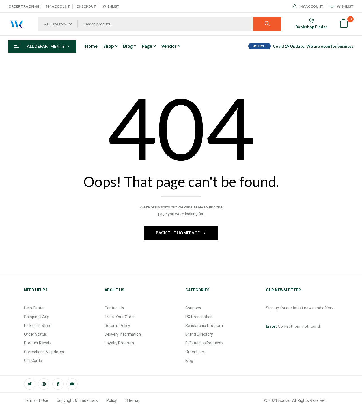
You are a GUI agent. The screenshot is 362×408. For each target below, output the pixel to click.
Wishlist (111, 6)
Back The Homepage (178, 232)
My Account (58, 6)
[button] (343, 24)
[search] (267, 24)
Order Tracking (23, 6)
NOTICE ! (259, 46)
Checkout (86, 6)
